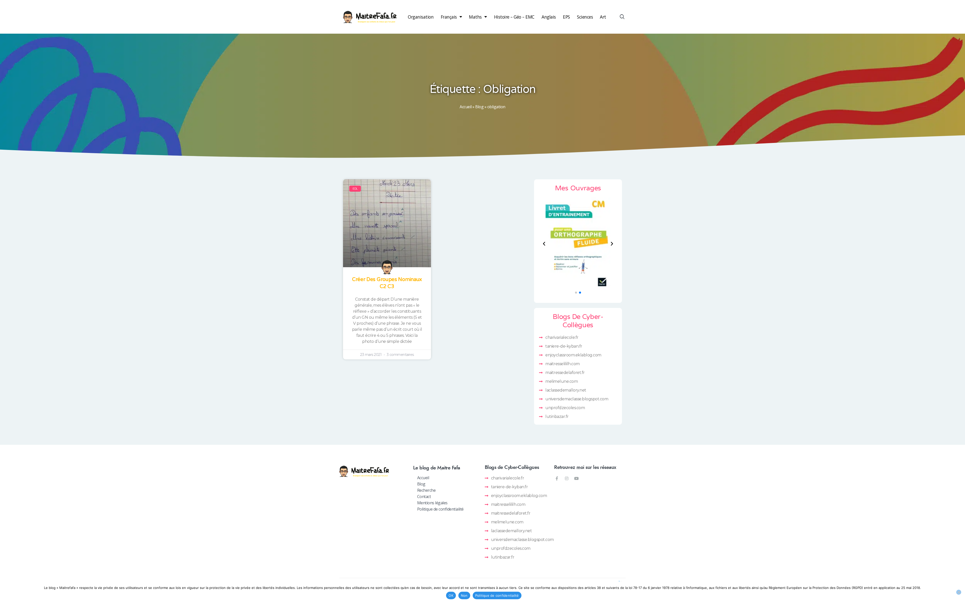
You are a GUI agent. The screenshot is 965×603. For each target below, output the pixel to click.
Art (603, 17)
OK (451, 595)
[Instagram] (566, 478)
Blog (479, 106)
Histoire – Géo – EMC (514, 17)
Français (449, 17)
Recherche (426, 490)
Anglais (549, 17)
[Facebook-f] (557, 478)
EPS (566, 17)
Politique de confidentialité (440, 509)
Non (464, 595)
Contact (424, 496)
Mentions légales (432, 503)
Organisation (420, 17)
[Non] (958, 592)
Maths (475, 17)
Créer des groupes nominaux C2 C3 (387, 283)
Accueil (466, 106)
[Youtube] (576, 478)
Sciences (585, 17)
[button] (544, 243)
